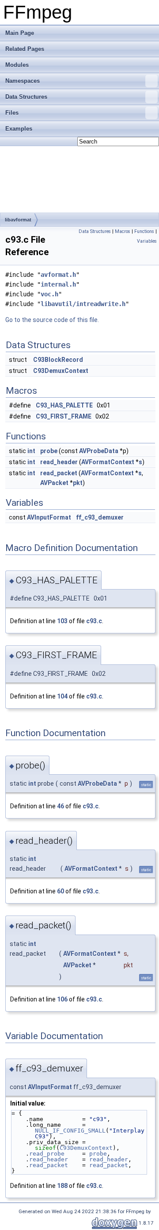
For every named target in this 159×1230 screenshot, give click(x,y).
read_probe (46, 1153)
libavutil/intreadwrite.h (83, 303)
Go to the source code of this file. (52, 319)
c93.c (94, 621)
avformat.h (58, 274)
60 (60, 891)
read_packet (58, 473)
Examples (18, 128)
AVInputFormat (49, 517)
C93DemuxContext (60, 370)
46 (60, 806)
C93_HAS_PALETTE (64, 405)
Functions (144, 231)
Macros (122, 231)
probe (48, 450)
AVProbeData (98, 450)
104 (62, 696)
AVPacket (54, 482)
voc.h (49, 294)
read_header (59, 462)
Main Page (19, 33)
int (31, 450)
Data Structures (26, 96)
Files (12, 112)
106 (62, 999)
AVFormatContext (107, 462)
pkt (78, 482)
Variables (147, 241)
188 (62, 1185)
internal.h (58, 284)
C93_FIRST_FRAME (63, 416)
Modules (17, 65)
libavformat (18, 219)
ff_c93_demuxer (100, 517)
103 (62, 621)
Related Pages (24, 49)
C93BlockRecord (58, 359)
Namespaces (22, 81)
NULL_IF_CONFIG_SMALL (70, 1130)
